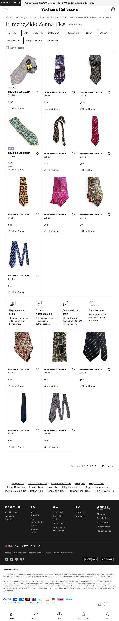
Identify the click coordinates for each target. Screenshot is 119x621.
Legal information (35, 552)
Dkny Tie (80, 483)
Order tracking (35, 513)
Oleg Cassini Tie (71, 487)
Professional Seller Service (59, 529)
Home (9, 17)
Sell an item (58, 523)
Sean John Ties (56, 491)
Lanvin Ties (36, 487)
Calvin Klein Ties (37, 483)
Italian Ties (36, 491)
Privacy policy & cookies (64, 552)
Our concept (11, 511)
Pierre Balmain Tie (15, 491)
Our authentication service (38, 522)
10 (103, 466)
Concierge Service (10, 518)
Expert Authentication (44, 312)
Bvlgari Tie (17, 483)
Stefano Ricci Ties (79, 491)
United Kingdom (17, 603)
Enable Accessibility (10, 2)
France (6, 603)
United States (30, 603)
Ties (64, 17)
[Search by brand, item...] (6, 9)
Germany (40, 603)
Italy (54, 603)
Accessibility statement (15, 552)
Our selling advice (58, 518)
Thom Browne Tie (103, 491)
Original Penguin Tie (97, 487)
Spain (48, 603)
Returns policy (34, 531)
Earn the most (96, 310)
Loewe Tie (52, 487)
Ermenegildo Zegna (26, 17)
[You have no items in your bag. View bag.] (113, 9)
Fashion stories (104, 530)
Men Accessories (49, 17)
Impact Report (103, 522)
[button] (113, 9)
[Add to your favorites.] (37, 92)
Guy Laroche (96, 483)
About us (101, 514)
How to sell (58, 511)
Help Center (80, 511)
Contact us (80, 516)
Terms (48, 552)
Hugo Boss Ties (16, 487)
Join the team (103, 526)
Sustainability (103, 518)
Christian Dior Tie (61, 483)
